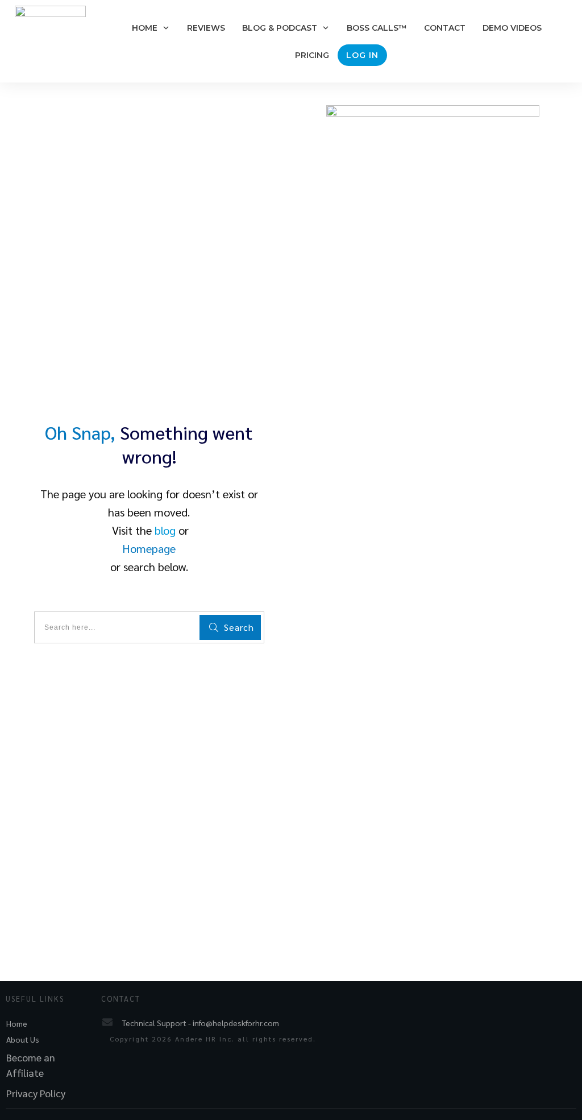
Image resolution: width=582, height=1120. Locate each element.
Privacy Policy (35, 1093)
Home (16, 1023)
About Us (22, 1039)
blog (165, 530)
